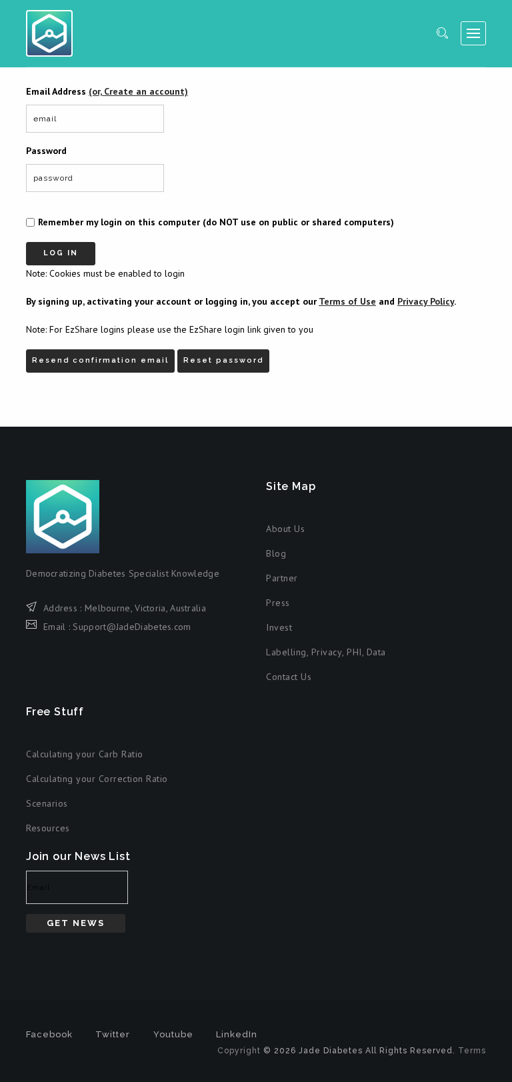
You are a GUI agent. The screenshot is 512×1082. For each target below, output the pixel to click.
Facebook (49, 1034)
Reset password (223, 360)
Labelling (286, 652)
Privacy (327, 652)
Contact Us (288, 677)
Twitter (112, 1034)
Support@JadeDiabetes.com (132, 627)
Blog (276, 553)
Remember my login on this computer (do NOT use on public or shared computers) (216, 222)
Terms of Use (347, 301)
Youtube (173, 1034)
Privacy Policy (425, 301)
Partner (282, 578)
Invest (279, 627)
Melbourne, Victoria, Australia (145, 608)
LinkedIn (236, 1034)
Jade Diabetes (49, 33)
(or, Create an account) (138, 91)
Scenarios (47, 803)
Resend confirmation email (100, 360)
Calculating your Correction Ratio (97, 779)
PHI (354, 652)
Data (376, 652)
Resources (48, 828)
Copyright (239, 1050)
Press (278, 603)
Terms (472, 1050)
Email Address (107, 91)
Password (46, 151)
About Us (285, 529)
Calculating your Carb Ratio (84, 754)
